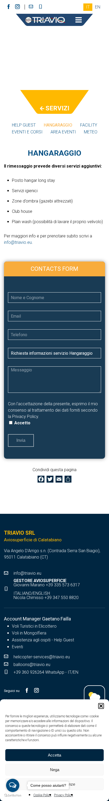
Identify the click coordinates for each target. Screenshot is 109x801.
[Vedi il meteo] (94, 695)
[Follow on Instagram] (17, 6)
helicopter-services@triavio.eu (41, 656)
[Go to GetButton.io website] (12, 795)
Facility (88, 125)
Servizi (57, 108)
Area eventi (63, 131)
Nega (54, 769)
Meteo (90, 131)
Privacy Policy (25, 416)
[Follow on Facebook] (8, 6)
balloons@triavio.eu (31, 664)
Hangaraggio (58, 125)
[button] (101, 706)
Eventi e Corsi (27, 131)
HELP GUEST (24, 125)
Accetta (54, 755)
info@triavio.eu (18, 242)
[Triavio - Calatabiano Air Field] (45, 20)
